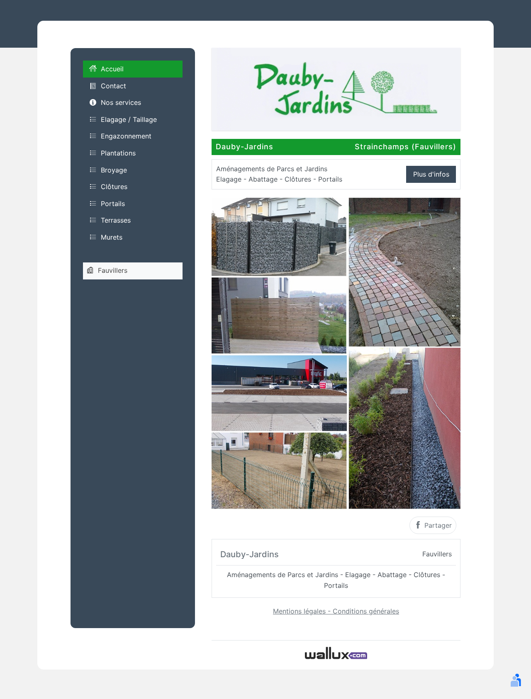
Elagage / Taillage (129, 119)
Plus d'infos (431, 174)
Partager (437, 525)
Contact (113, 85)
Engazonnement (126, 136)
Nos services (121, 102)
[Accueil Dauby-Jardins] (336, 88)
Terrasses (116, 220)
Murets (111, 237)
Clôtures (114, 186)
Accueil (112, 69)
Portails (113, 203)
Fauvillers (112, 270)
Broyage (114, 169)
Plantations (118, 152)
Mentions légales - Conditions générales (336, 611)
